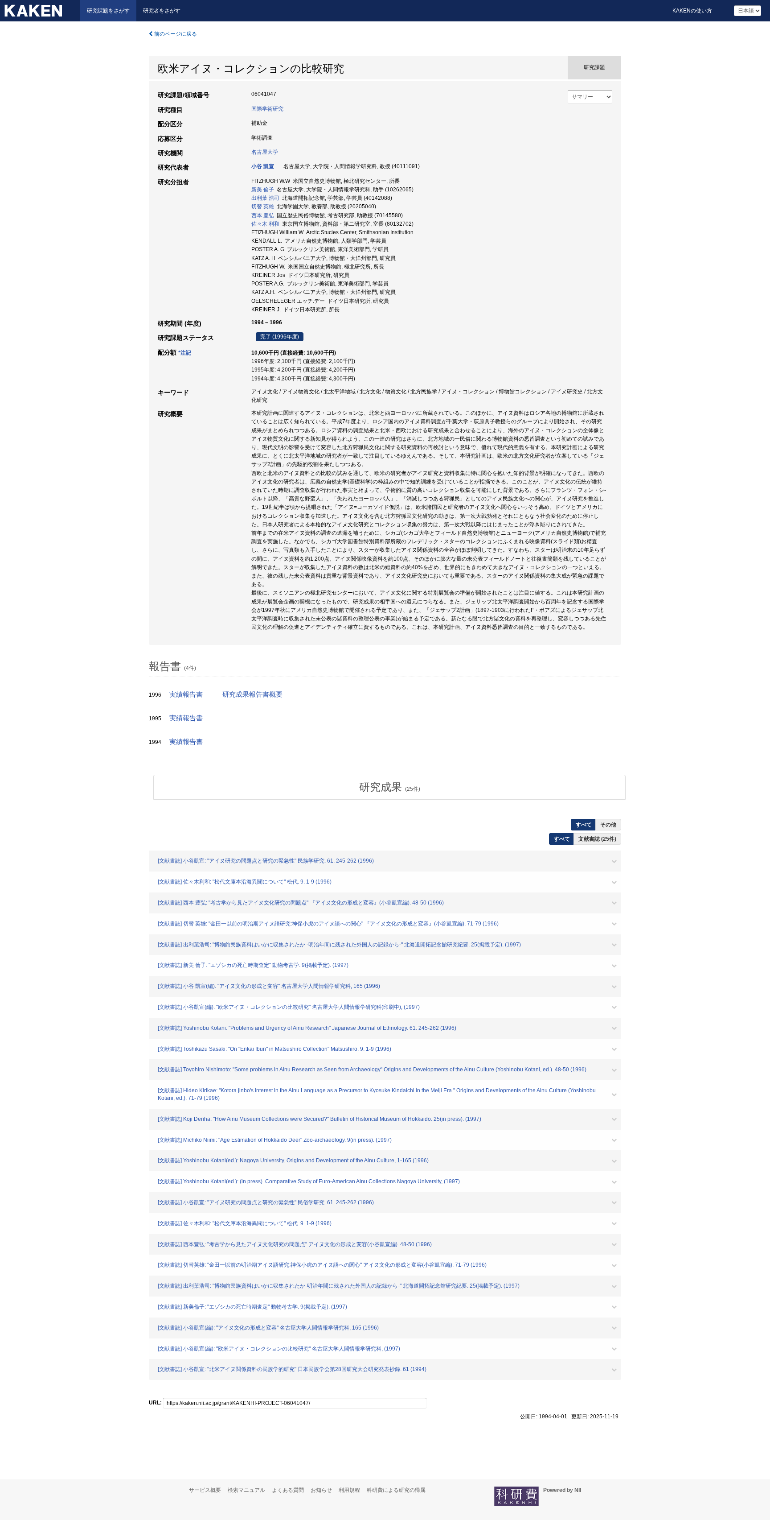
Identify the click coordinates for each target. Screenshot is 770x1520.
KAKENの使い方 (692, 11)
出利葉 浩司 (265, 198)
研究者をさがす (161, 11)
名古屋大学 (264, 152)
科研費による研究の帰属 (396, 1490)
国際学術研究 (267, 109)
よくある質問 (288, 1490)
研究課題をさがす (108, 11)
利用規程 (349, 1490)
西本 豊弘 (262, 215)
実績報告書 (186, 694)
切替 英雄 (262, 206)
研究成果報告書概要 (252, 694)
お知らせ (321, 1490)
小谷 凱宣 (262, 166)
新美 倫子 (262, 189)
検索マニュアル (246, 1490)
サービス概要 (205, 1490)
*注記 (184, 353)
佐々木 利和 (265, 224)
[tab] (389, 787)
